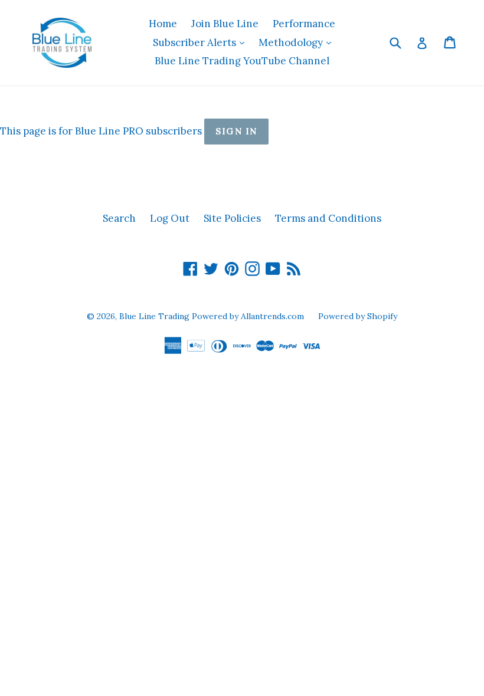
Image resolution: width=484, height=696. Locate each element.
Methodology (298, 42)
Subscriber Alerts (201, 42)
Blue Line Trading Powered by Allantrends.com (212, 316)
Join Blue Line (225, 23)
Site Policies (232, 218)
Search (119, 218)
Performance (304, 23)
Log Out (169, 218)
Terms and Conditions (328, 218)
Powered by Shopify (357, 316)
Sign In (236, 131)
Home (163, 23)
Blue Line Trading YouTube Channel (242, 60)
